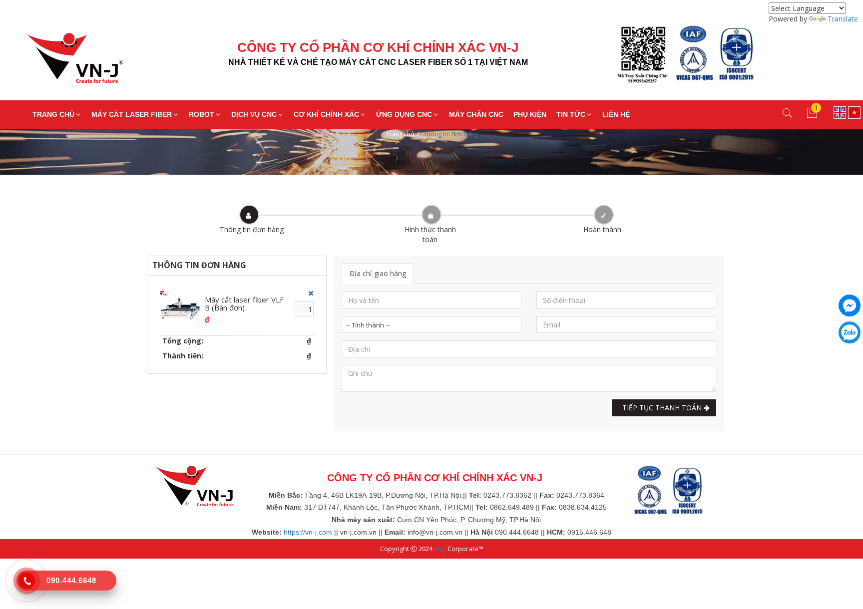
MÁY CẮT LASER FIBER (131, 114)
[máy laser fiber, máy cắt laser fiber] (194, 485)
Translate (843, 18)
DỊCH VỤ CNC (254, 114)
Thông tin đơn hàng (450, 134)
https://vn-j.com (308, 532)
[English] (840, 111)
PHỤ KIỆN (529, 114)
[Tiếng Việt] (854, 111)
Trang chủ (400, 134)
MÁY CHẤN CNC (476, 114)
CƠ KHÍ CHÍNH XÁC (326, 114)
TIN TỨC (570, 114)
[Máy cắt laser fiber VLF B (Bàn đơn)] (180, 308)
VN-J (440, 548)
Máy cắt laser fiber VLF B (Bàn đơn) (244, 304)
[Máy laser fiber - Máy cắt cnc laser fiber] (67, 62)
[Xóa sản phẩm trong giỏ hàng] (308, 293)
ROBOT (201, 114)
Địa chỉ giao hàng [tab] (378, 273)
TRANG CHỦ (53, 114)
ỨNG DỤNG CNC (404, 114)
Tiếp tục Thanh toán (661, 407)
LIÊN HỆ (616, 114)
